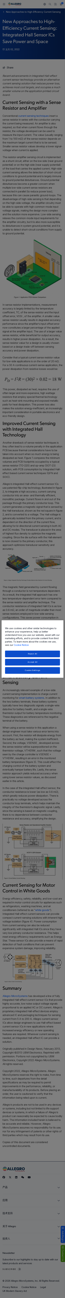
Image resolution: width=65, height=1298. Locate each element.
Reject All (32, 654)
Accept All (33, 662)
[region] (32, 649)
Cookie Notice (21, 645)
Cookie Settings (32, 670)
